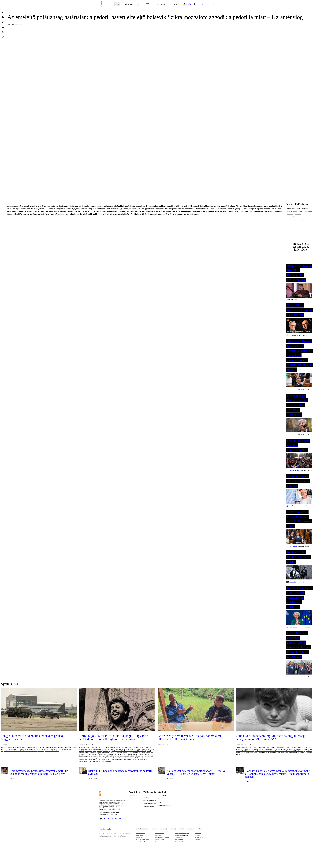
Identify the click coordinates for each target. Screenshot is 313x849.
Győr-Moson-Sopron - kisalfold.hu (162, 837)
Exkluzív (12, 778)
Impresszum (132, 795)
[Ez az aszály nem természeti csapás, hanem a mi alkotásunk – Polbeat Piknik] (196, 709)
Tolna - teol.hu (198, 833)
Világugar (161, 4)
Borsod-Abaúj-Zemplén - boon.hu (142, 839)
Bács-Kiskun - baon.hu (140, 833)
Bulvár (181, 829)
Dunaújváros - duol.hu (159, 833)
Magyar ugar (149, 4)
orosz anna (298, 214)
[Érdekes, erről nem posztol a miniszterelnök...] (299, 460)
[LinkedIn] (3, 27)
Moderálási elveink (148, 806)
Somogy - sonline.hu (179, 839)
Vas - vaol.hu (197, 835)
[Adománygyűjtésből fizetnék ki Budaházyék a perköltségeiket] (299, 290)
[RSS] (206, 4)
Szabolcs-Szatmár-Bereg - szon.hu (182, 841)
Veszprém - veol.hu (199, 837)
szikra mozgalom (291, 208)
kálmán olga (290, 214)
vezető (300, 211)
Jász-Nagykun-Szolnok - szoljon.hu (182, 833)
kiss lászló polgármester (293, 219)
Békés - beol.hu (139, 837)
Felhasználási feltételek (149, 803)
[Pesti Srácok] (106, 4)
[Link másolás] (3, 37)
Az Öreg (299, 335)
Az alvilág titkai (93, 778)
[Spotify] (116, 818)
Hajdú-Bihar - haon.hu (159, 839)
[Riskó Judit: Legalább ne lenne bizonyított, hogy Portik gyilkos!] (83, 770)
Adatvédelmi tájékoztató (146, 796)
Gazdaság (163, 829)
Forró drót (138, 4)
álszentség (305, 208)
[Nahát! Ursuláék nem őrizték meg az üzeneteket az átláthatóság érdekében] (299, 617)
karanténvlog (308, 211)
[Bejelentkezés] (189, 4)
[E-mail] (3, 32)
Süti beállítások (163, 805)
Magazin (172, 829)
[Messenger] (3, 17)
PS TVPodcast (162, 795)
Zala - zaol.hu (197, 839)
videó (298, 208)
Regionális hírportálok (142, 829)
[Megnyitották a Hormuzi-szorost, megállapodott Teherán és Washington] (299, 425)
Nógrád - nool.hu (178, 837)
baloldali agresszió (292, 211)
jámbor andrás (305, 219)
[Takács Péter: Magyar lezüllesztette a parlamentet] (299, 325)
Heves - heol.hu (158, 841)
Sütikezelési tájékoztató (149, 800)
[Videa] (194, 4)
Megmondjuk (128, 4)
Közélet (154, 829)
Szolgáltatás (191, 829)
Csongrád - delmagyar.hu (140, 841)
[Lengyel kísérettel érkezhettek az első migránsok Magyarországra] (39, 709)
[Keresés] (185, 4)
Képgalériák (161, 802)
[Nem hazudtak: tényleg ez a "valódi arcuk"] (299, 572)
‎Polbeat (160, 744)
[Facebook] (198, 4)
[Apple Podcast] (120, 818)
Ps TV (9, 24)
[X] (202, 4)
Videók (160, 799)
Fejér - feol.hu (158, 835)
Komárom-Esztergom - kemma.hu (181, 835)
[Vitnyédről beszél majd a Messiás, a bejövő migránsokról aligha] (299, 536)
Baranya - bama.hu (139, 835)
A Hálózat (82, 744)
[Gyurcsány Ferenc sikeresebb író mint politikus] (299, 496)
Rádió (199, 829)
